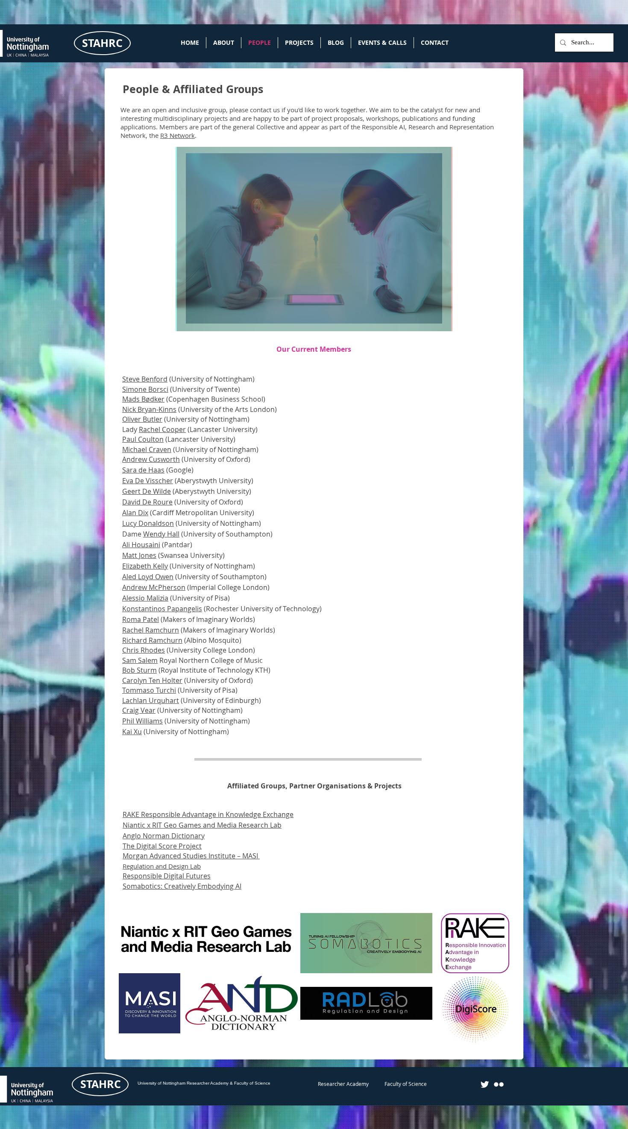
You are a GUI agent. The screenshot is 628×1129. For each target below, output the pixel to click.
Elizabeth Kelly (145, 566)
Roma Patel (140, 619)
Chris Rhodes (143, 650)
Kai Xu (132, 731)
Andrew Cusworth (151, 459)
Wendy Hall (161, 534)
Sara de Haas (143, 470)
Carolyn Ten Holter (152, 680)
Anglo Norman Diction (158, 835)
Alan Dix (135, 512)
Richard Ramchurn (152, 640)
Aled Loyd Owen (147, 576)
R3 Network (177, 135)
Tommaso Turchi (149, 690)
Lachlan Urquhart (150, 700)
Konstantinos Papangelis (162, 608)
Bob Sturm (139, 670)
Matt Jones (139, 555)
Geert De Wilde (146, 491)
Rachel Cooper (162, 429)
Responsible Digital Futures (167, 876)
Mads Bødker (143, 399)
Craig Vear (139, 710)
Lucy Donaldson (148, 523)
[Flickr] (499, 1084)
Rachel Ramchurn (150, 630)
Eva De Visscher (147, 480)
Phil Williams (142, 721)
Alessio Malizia (145, 598)
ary (199, 835)
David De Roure (147, 502)
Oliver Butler (142, 419)
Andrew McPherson (153, 587)
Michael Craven (146, 449)
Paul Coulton (143, 439)
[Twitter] (485, 1084)
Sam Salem (140, 660)
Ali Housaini (141, 544)
